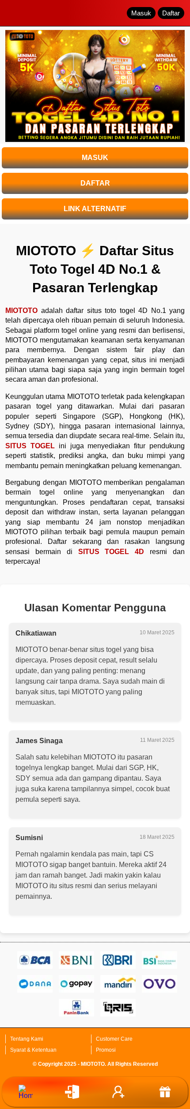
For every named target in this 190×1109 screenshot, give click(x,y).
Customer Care (114, 1039)
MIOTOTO (21, 310)
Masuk (141, 13)
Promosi (106, 1050)
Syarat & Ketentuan (33, 1050)
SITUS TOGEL (30, 446)
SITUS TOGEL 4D (111, 551)
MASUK (95, 157)
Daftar (171, 13)
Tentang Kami (26, 1039)
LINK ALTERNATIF (95, 208)
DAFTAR (95, 183)
